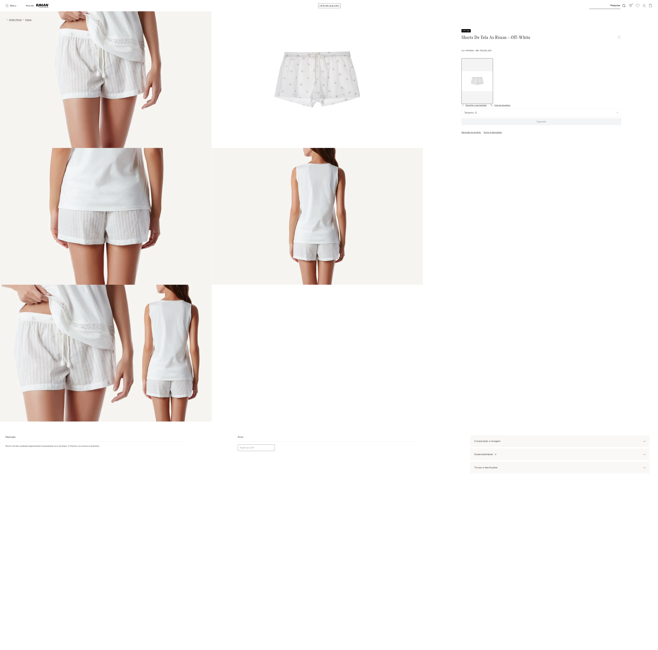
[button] (630, 5)
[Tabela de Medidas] (500, 105)
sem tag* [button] (466, 31)
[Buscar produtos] (623, 5)
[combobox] (607, 5)
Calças (28, 20)
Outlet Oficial (15, 20)
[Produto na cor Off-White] (477, 81)
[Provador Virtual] (474, 105)
